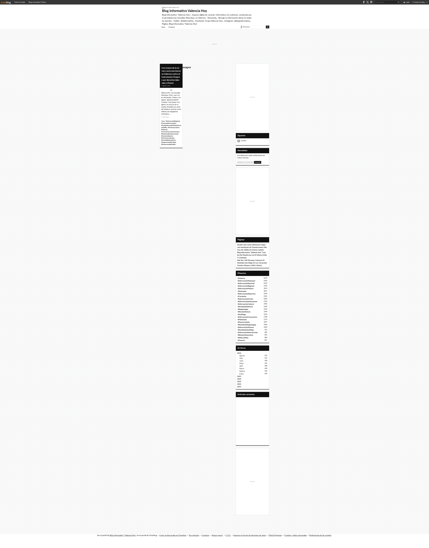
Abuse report (217, 535)
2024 (239, 379)
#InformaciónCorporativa (247, 317)
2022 (239, 384)
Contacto (171, 27)
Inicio (163, 27)
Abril (241, 366)
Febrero (242, 371)
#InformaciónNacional (246, 283)
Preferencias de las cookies (320, 535)
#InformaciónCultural (246, 304)
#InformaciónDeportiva (247, 294)
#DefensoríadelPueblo (168, 144)
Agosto (242, 356)
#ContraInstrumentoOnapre (170, 132)
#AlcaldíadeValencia (245, 307)
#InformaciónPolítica (245, 288)
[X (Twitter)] (367, 2)
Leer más (166, 117)
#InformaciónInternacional (248, 332)
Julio (241, 358)
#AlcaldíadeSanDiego (246, 330)
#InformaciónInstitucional (247, 301)
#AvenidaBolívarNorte (168, 140)
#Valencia (164, 129)
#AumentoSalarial (167, 136)
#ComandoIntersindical (168, 123)
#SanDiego (242, 314)
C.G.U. (228, 535)
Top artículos (194, 535)
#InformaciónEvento (245, 299)
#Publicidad (242, 320)
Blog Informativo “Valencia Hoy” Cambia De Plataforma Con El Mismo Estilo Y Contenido (252, 255)
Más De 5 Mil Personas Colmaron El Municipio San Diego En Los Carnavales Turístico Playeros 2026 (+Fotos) (252, 263)
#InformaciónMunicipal (246, 281)
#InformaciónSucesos (246, 327)
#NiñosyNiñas (243, 338)
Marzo (241, 368)
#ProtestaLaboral (173, 127)
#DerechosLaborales (168, 138)
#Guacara (241, 340)
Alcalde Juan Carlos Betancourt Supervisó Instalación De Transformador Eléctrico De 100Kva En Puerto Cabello (252, 247)
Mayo (241, 363)
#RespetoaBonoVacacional (169, 134)
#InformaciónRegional (173, 121)
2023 (239, 381)
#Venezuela (242, 291)
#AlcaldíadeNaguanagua (247, 325)
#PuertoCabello (244, 322)
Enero (241, 374)
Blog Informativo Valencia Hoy (184, 11)
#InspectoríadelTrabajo (168, 142)
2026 (239, 353)
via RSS (243, 141)
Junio (241, 361)
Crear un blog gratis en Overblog (172, 535)
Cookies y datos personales (295, 535)
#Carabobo (242, 296)
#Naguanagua (243, 309)
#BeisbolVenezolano (245, 335)
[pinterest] (371, 2)
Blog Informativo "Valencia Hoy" (123, 535)
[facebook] (363, 2)
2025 (239, 376)
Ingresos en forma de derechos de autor (249, 535)
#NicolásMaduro (244, 312)
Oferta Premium (275, 535)
